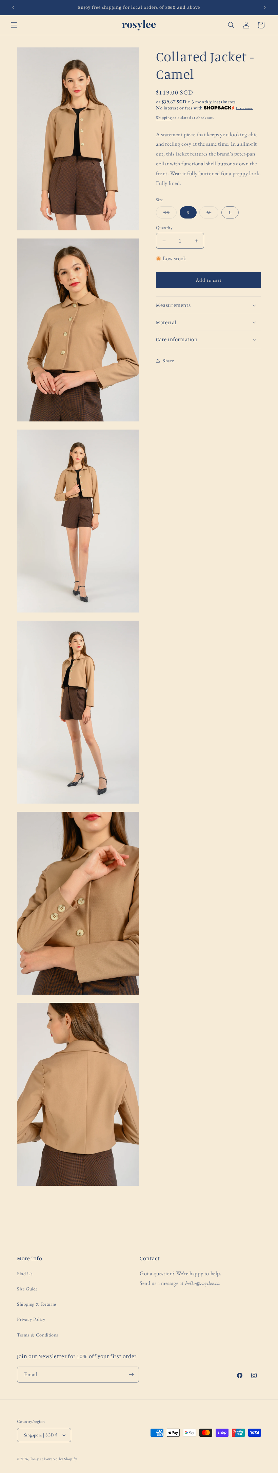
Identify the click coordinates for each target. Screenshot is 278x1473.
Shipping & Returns (37, 1304)
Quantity (164, 227)
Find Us (25, 1273)
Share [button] (168, 360)
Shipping (164, 117)
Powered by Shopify (60, 1458)
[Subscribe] (131, 1375)
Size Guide (27, 1289)
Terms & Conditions (37, 1335)
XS (170, 214)
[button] (14, 25)
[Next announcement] (264, 7)
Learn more (244, 108)
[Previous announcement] (13, 7)
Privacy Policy (31, 1319)
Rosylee (37, 1458)
